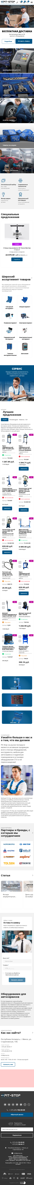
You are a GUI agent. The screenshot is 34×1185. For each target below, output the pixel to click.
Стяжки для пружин (7, 651)
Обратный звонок (17, 1114)
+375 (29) (18, 1142)
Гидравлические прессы (7, 451)
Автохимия (24, 353)
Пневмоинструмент (10, 323)
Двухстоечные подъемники (23, 536)
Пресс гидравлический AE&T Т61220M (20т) (8, 447)
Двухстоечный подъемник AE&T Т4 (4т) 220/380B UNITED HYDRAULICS (25, 532)
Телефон (6, 965)
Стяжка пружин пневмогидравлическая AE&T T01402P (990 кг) (10, 490)
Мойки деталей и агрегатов (24, 651)
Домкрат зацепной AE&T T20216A (25, 613)
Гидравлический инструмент (9, 338)
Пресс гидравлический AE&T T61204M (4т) (24, 573)
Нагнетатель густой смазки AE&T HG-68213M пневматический (8, 532)
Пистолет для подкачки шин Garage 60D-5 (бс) (7, 573)
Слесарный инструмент (9, 307)
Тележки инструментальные (10, 354)
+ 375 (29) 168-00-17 (6, 1047)
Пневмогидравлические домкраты (9, 618)
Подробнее (26, 34)
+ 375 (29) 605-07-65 (6, 1051)
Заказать (23, 469)
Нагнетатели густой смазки (24, 495)
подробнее (17, 259)
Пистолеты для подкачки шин (6, 577)
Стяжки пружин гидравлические (6, 493)
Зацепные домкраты (24, 616)
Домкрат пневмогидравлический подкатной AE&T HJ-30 (10, 614)
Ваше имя (6, 958)
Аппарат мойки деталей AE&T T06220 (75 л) (24, 648)
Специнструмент (24, 307)
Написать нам (8, 1064)
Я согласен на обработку (12, 974)
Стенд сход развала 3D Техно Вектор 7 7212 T (17, 249)
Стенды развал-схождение (17, 252)
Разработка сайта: (14, 1183)
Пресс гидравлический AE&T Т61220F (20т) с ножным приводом (25, 448)
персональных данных (12, 975)
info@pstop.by (5, 1055)
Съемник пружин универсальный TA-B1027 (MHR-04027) (8, 648)
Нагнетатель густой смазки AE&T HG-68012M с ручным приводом (25, 490)
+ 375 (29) (17, 1110)
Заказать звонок (17, 980)
